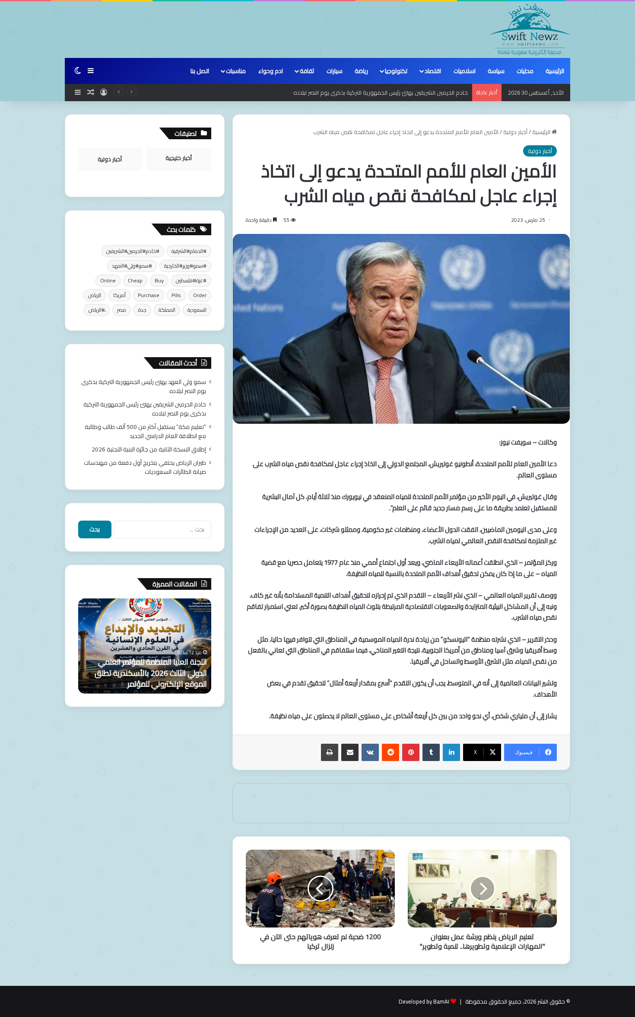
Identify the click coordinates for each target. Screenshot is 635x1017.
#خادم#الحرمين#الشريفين (132, 251)
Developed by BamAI (424, 1001)
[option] (144, 646)
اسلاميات (465, 71)
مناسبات (236, 71)
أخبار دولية (515, 132)
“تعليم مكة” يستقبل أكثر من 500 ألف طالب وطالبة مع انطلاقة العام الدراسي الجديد (145, 431)
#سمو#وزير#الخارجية (185, 266)
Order (199, 295)
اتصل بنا (199, 71)
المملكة (167, 310)
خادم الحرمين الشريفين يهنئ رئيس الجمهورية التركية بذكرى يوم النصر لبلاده (380, 92)
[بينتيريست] (410, 752)
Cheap (135, 280)
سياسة (496, 71)
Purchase (148, 295)
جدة (142, 310)
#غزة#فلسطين (191, 280)
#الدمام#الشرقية (188, 251)
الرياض (94, 295)
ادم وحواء (270, 71)
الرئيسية (555, 71)
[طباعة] (329, 752)
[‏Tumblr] (431, 752)
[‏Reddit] (390, 752)
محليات (525, 71)
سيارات (335, 71)
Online (108, 280)
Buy (159, 280)
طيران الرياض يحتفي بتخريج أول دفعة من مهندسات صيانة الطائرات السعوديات (145, 467)
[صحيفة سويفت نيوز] (530, 29)
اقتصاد (433, 71)
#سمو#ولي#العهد (132, 266)
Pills (176, 295)
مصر (121, 310)
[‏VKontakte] (370, 752)
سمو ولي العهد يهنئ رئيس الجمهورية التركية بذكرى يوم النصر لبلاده (143, 386)
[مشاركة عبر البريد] (350, 752)
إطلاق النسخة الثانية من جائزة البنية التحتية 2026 (149, 449)
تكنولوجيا (396, 71)
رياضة (361, 71)
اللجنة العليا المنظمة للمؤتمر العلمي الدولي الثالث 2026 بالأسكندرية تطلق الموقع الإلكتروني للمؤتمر (151, 673)
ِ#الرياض (97, 310)
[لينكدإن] (451, 752)
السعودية (196, 310)
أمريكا (119, 295)
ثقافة (307, 71)
